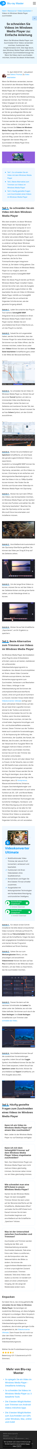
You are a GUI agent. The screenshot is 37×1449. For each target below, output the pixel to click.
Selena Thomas (16, 74)
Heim (4, 11)
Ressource (12, 11)
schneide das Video (9, 1021)
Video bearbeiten (24, 11)
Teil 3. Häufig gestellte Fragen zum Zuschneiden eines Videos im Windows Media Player (19, 194)
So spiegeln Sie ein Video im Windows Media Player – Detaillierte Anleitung (18, 1382)
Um (26, 1438)
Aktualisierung (8, 1438)
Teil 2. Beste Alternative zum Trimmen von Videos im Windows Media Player (18, 185)
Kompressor (22, 780)
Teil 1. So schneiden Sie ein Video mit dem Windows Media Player (19, 175)
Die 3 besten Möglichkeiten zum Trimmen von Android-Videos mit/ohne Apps (18, 1404)
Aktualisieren (19, 1438)
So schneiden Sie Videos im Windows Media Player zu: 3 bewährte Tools (18, 1393)
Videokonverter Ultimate (11, 701)
